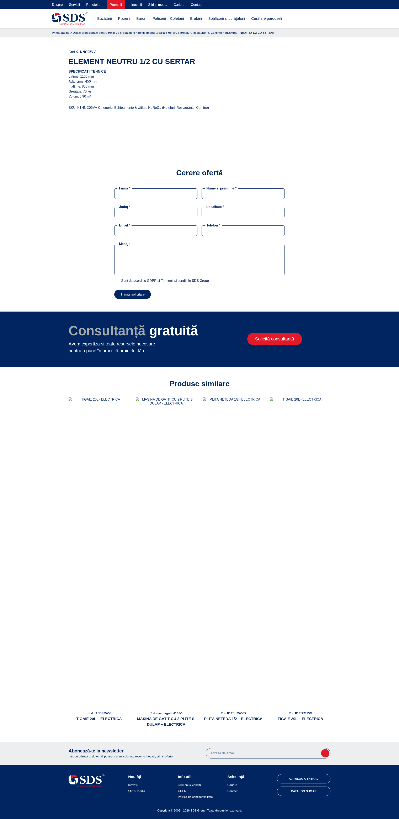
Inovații (136, 4)
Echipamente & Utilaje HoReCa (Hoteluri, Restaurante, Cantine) (180, 32)
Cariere (179, 4)
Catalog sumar (303, 791)
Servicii (74, 4)
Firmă (124, 188)
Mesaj (125, 244)
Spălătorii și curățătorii (226, 18)
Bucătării (104, 18)
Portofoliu (93, 4)
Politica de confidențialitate (195, 796)
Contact (196, 4)
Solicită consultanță (274, 338)
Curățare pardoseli (266, 18)
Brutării (196, 18)
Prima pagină (60, 32)
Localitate (215, 207)
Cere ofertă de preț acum (279, 138)
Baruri (141, 18)
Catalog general (303, 778)
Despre (57, 4)
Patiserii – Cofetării (168, 18)
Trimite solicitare (133, 294)
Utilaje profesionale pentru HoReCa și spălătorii (104, 32)
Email (124, 225)
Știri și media (157, 4)
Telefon (213, 225)
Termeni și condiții (189, 785)
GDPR (182, 791)
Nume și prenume (221, 188)
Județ (124, 207)
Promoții (116, 4)
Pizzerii (124, 18)
